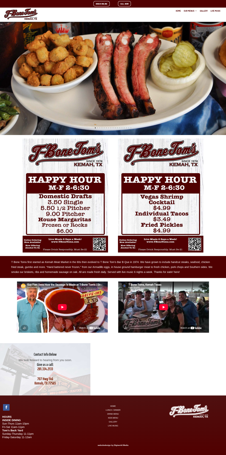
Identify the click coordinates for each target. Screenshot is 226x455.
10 (115, 127)
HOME (178, 11)
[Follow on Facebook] (6, 407)
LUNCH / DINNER (113, 410)
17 (130, 127)
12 (119, 127)
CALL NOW (124, 3)
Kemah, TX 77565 (45, 383)
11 (117, 127)
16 (128, 127)
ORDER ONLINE (101, 3)
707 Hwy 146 (45, 379)
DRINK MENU (113, 414)
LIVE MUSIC (216, 11)
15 (126, 127)
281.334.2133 (45, 369)
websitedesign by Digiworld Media (113, 445)
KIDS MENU (113, 418)
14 (124, 127)
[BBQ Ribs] (113, 134)
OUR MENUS (189, 11)
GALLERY (204, 11)
